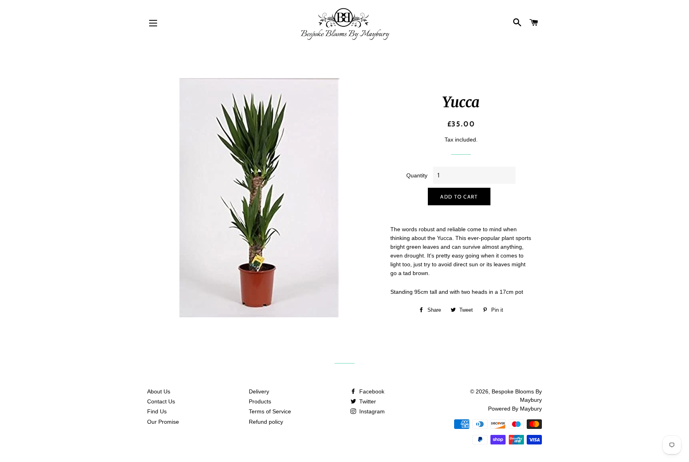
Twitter (367, 401)
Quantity (416, 175)
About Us (158, 391)
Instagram (371, 411)
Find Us (157, 411)
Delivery (259, 391)
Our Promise (163, 422)
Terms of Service (270, 411)
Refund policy (266, 422)
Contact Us (161, 401)
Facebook (371, 391)
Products (260, 401)
